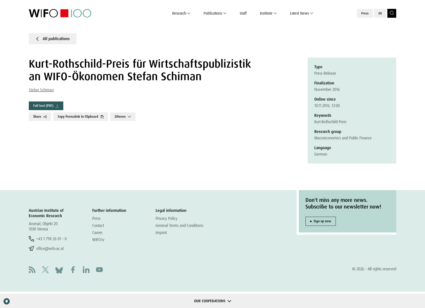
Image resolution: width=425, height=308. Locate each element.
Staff (243, 13)
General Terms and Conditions (179, 225)
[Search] (391, 13)
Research (179, 13)
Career (97, 232)
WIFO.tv (98, 239)
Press (365, 13)
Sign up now (322, 221)
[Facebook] (73, 270)
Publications (213, 13)
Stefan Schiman (41, 89)
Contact (98, 225)
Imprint (161, 232)
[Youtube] (99, 270)
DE (380, 13)
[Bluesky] (59, 269)
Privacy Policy (167, 218)
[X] (45, 270)
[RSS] (32, 270)
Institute (266, 13)
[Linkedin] (86, 270)
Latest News (299, 13)
